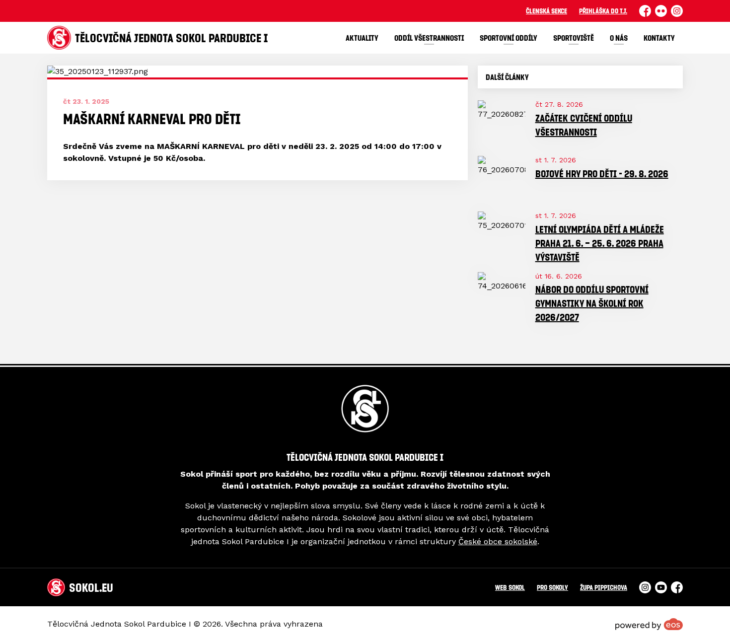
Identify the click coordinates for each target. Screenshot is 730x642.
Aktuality (362, 38)
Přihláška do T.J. (603, 10)
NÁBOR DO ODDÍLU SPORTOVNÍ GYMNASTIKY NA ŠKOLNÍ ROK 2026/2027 (592, 303)
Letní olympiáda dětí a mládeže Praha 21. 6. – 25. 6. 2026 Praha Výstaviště (599, 243)
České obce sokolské (497, 541)
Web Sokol (510, 587)
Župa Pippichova (603, 587)
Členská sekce (546, 10)
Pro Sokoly (552, 587)
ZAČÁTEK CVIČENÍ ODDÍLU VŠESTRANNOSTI (583, 125)
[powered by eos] (649, 624)
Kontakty (659, 38)
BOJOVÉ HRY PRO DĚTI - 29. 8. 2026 (601, 173)
